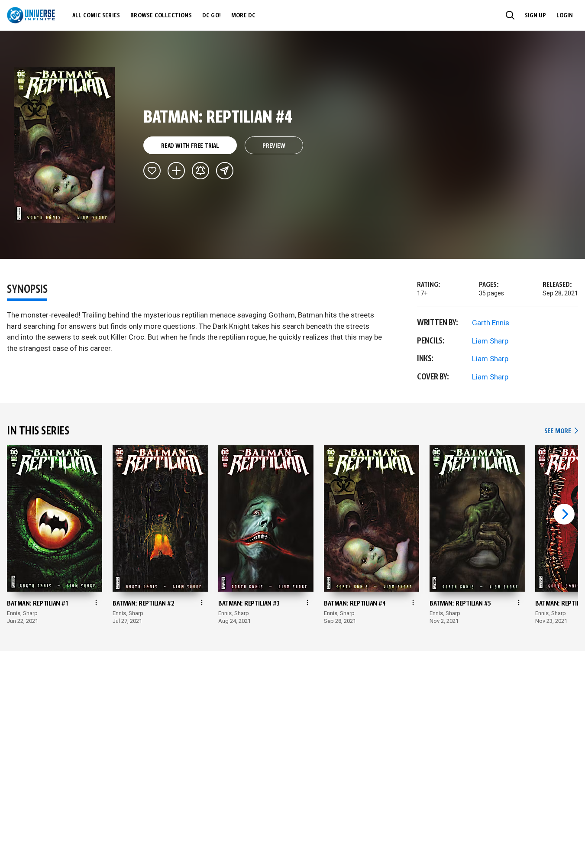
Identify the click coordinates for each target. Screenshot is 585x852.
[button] (510, 15)
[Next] (564, 514)
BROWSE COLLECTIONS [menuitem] (161, 15)
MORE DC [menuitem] (243, 15)
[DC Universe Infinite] (31, 15)
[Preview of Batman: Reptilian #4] (65, 145)
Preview (273, 146)
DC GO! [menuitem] (211, 15)
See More (561, 431)
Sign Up (535, 15)
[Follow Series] (200, 170)
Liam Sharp (490, 341)
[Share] (224, 170)
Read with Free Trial (190, 146)
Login (564, 15)
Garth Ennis (490, 322)
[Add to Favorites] (152, 170)
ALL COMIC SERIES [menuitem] (96, 15)
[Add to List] (176, 170)
